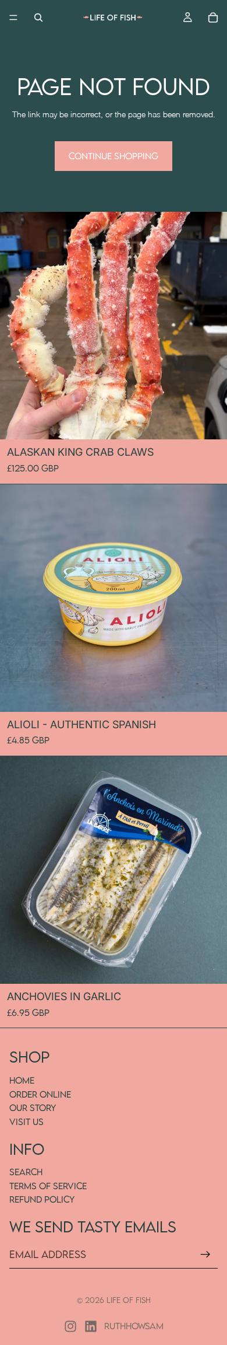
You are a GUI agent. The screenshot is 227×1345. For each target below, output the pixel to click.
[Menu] (13, 17)
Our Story (32, 1108)
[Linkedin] (91, 1326)
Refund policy (42, 1199)
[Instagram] (70, 1326)
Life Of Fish (129, 1300)
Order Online (40, 1094)
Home (21, 1080)
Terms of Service (48, 1185)
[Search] (38, 17)
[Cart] (213, 17)
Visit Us (26, 1121)
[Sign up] (205, 1254)
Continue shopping (113, 156)
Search (25, 1171)
